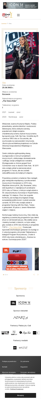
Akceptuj (20, 395)
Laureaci (4, 23)
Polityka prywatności (9, 361)
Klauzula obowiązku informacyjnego (9, 373)
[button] (3, 274)
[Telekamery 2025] (8, 15)
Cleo (10, 23)
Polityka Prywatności (16, 389)
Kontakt (4, 367)
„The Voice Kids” (15, 227)
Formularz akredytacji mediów (28, 373)
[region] (20, 386)
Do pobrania (25, 361)
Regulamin (24, 367)
